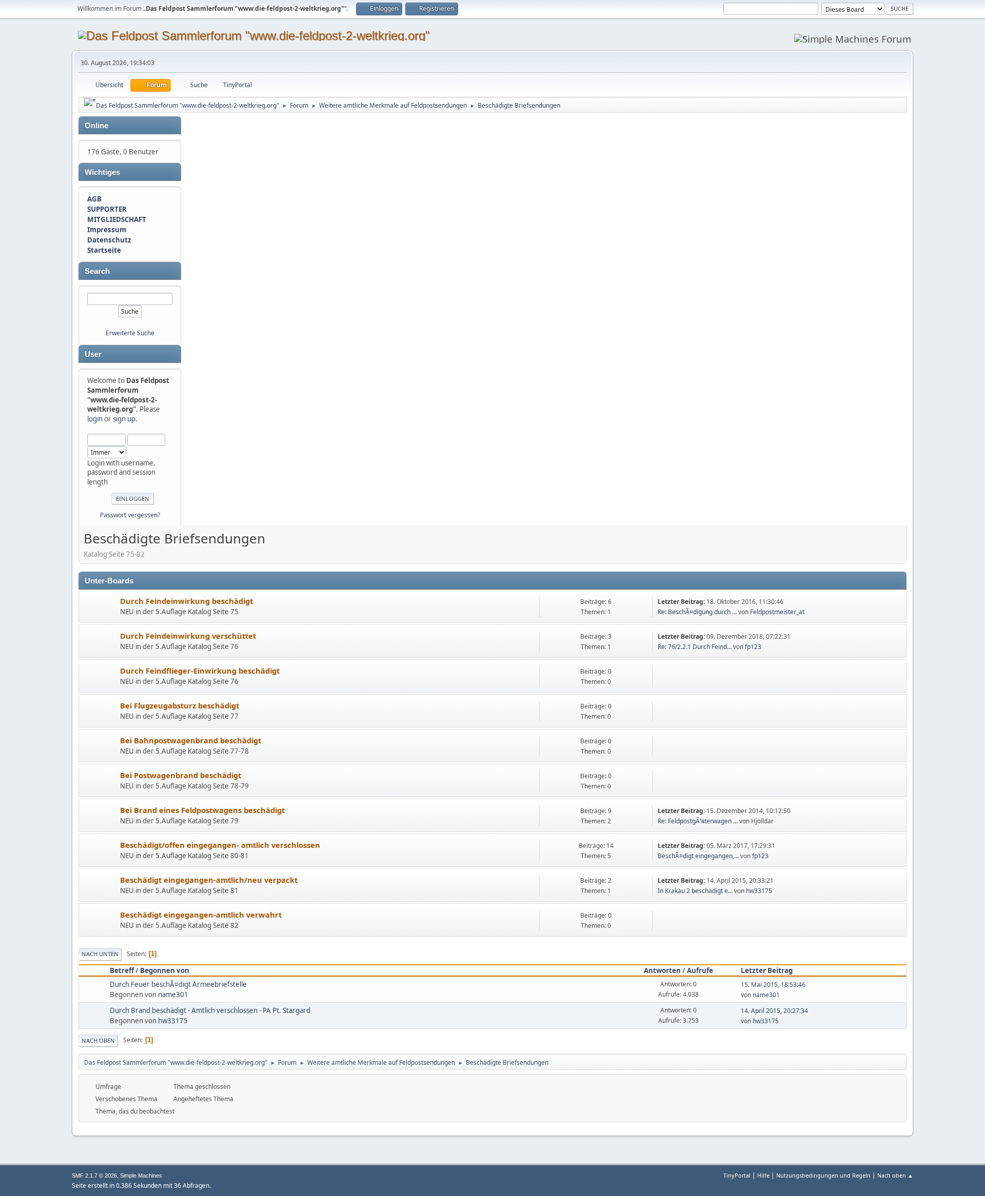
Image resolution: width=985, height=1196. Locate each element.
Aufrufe (700, 970)
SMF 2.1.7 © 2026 (94, 1175)
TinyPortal (737, 1175)
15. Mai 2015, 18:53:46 (773, 984)
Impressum (106, 229)
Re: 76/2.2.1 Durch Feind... (695, 646)
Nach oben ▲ (895, 1175)
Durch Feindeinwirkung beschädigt (186, 601)
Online (96, 125)
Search (97, 271)
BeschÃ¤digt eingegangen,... (698, 856)
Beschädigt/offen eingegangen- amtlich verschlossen (220, 845)
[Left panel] (90, 102)
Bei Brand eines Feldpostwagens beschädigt (202, 810)
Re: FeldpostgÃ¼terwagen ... (698, 821)
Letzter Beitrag (767, 970)
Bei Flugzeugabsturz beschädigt (179, 705)
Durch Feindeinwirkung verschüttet (188, 636)
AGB (94, 199)
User (93, 354)
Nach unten (100, 954)
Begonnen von (164, 970)
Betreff (122, 970)
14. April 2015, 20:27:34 (774, 1010)
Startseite (104, 250)
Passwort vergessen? (130, 515)
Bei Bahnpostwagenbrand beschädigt (190, 740)
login (95, 418)
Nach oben (98, 1040)
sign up (124, 418)
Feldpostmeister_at (777, 611)
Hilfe (763, 1175)
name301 (173, 994)
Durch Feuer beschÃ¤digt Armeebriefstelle (178, 984)
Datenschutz (109, 240)
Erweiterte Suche (130, 333)
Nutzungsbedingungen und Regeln (823, 1175)
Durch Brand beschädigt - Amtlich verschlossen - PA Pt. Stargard (210, 1010)
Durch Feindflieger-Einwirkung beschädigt (200, 670)
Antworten (662, 970)
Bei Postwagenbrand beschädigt (180, 775)
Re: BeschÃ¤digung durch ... (697, 611)
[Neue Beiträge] (99, 607)
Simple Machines (141, 1175)
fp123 (753, 646)
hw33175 (759, 890)
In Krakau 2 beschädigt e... (695, 890)
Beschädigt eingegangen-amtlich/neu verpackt (209, 880)
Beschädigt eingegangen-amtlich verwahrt (201, 914)
